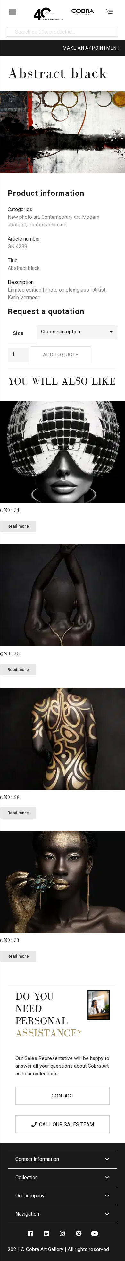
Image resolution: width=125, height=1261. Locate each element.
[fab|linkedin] (46, 1233)
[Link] (48, 12)
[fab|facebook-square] (30, 1233)
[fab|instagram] (62, 1233)
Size (18, 333)
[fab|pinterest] (78, 1233)
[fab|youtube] (94, 1233)
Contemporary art (60, 217)
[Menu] (12, 12)
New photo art (23, 217)
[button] (114, 101)
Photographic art (46, 225)
